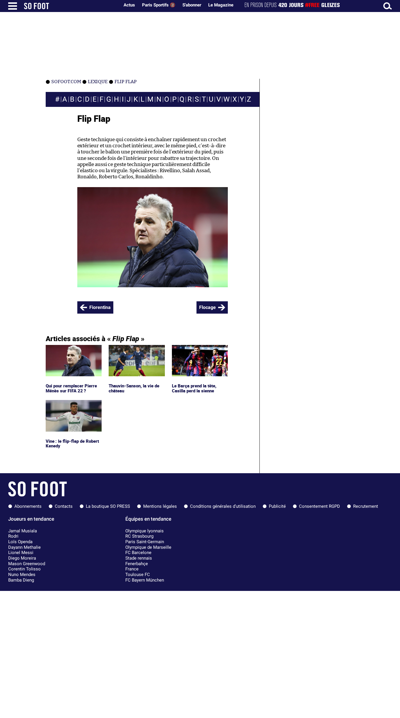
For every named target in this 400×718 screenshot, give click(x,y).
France (132, 569)
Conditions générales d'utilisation (223, 506)
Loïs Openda (20, 541)
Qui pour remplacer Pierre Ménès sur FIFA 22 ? (73, 350)
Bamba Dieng (21, 580)
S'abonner (191, 5)
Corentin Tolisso (24, 569)
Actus (129, 5)
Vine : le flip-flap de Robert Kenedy (73, 405)
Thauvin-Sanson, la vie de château (135, 350)
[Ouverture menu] (12, 6)
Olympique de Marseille (148, 547)
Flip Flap (125, 81)
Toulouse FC (137, 574)
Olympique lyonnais (144, 531)
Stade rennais (138, 558)
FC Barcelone (138, 552)
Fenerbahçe (136, 563)
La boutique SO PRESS (108, 506)
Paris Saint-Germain (144, 541)
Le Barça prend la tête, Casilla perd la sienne (195, 350)
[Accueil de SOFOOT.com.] (70, 6)
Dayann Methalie (24, 547)
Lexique (98, 81)
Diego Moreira (22, 558)
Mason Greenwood (26, 563)
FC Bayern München (144, 580)
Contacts (64, 506)
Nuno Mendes (21, 574)
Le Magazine (220, 5)
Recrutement (365, 506)
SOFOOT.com (66, 81)
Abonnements (28, 506)
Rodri (13, 536)
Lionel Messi (20, 552)
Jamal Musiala (22, 531)
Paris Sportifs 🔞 (158, 5)
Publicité (277, 506)
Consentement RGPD (319, 506)
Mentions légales (160, 506)
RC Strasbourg (139, 536)
